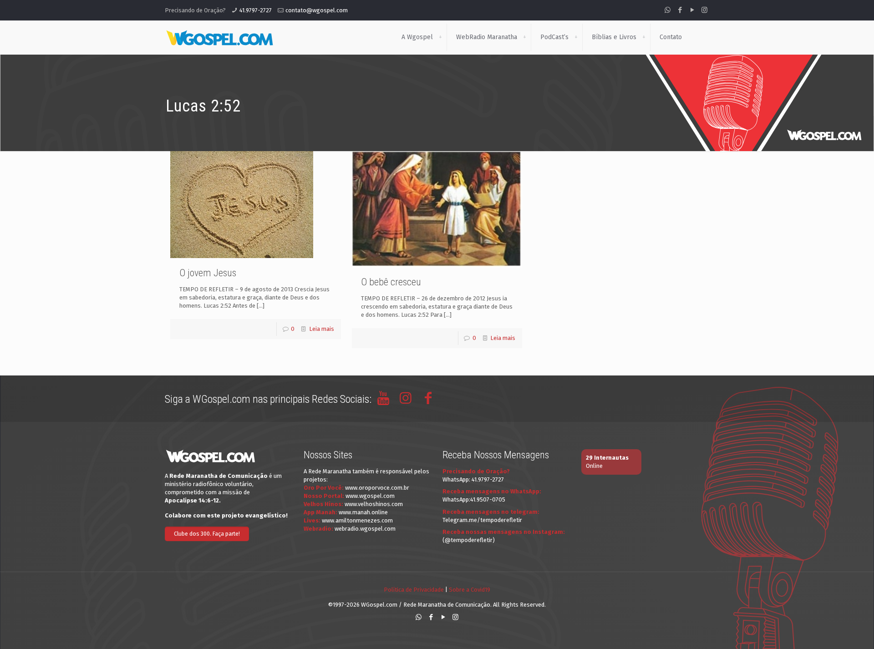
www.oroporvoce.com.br (377, 487)
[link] (440, 37)
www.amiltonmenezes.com (357, 520)
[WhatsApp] (667, 10)
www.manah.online (363, 512)
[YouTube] (692, 10)
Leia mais (321, 328)
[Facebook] (680, 10)
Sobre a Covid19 (469, 589)
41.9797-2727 (255, 10)
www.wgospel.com (370, 495)
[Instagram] (704, 10)
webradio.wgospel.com (365, 528)
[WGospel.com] (219, 37)
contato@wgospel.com (316, 10)
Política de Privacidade (414, 589)
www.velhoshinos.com (374, 504)
